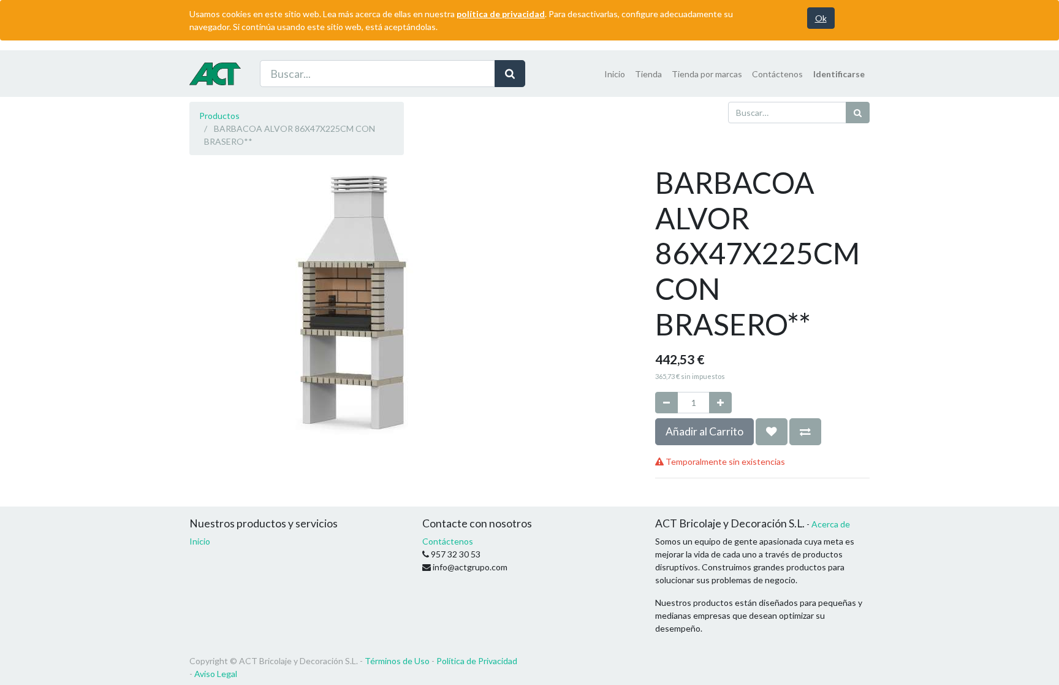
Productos (219, 115)
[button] (772, 431)
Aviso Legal (215, 673)
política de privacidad (501, 14)
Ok (821, 18)
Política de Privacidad (476, 661)
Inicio (199, 541)
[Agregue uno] (720, 402)
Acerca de (830, 524)
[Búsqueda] (510, 73)
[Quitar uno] (666, 402)
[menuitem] (614, 74)
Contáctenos (447, 541)
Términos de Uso (397, 661)
